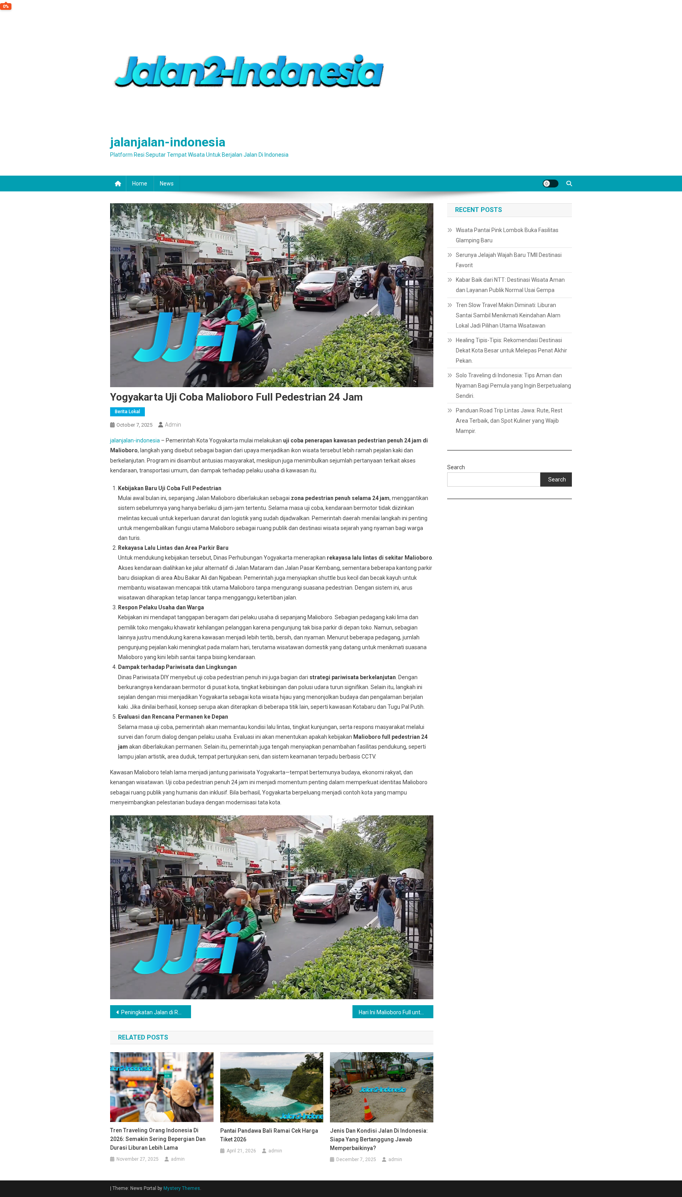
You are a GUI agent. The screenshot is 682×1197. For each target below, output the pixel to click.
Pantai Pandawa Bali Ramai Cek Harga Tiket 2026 (269, 1135)
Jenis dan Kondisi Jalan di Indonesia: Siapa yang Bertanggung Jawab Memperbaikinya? (379, 1139)
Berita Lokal (127, 411)
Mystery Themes (181, 1188)
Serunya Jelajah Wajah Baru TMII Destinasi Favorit (509, 260)
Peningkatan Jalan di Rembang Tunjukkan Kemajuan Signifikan (156, 1012)
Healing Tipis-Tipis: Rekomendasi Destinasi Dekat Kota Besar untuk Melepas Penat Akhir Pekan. (511, 350)
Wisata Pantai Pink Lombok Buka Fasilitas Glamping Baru (507, 235)
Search (456, 467)
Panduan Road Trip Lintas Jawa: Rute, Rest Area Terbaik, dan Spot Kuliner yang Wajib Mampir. (509, 420)
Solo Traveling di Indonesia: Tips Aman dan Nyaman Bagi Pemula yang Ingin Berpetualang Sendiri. (513, 385)
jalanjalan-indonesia (167, 142)
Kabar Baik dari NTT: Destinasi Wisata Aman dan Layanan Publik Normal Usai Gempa (510, 285)
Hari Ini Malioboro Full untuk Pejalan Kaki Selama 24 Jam (396, 1012)
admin (173, 424)
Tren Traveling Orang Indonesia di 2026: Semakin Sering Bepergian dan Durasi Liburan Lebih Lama (158, 1139)
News (167, 183)
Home (139, 183)
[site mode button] (550, 183)
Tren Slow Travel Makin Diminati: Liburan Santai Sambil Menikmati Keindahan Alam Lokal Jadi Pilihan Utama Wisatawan (508, 315)
